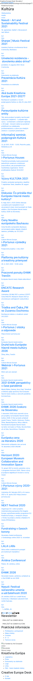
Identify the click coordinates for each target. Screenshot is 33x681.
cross (3, 17)
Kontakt (7, 678)
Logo (7, 664)
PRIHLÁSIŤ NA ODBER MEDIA (13, 620)
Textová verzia (10, 640)
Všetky (3, 13)
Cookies (8, 635)
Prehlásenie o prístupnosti (14, 631)
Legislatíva (8, 657)
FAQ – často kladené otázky (14, 668)
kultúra (8, 13)
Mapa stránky (9, 633)
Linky (7, 666)
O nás (7, 676)
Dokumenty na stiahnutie (13, 661)
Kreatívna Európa (7, 3)
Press (7, 659)
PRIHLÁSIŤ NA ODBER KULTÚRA (14, 624)
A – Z (7, 638)
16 (11, 609)
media (3, 15)
